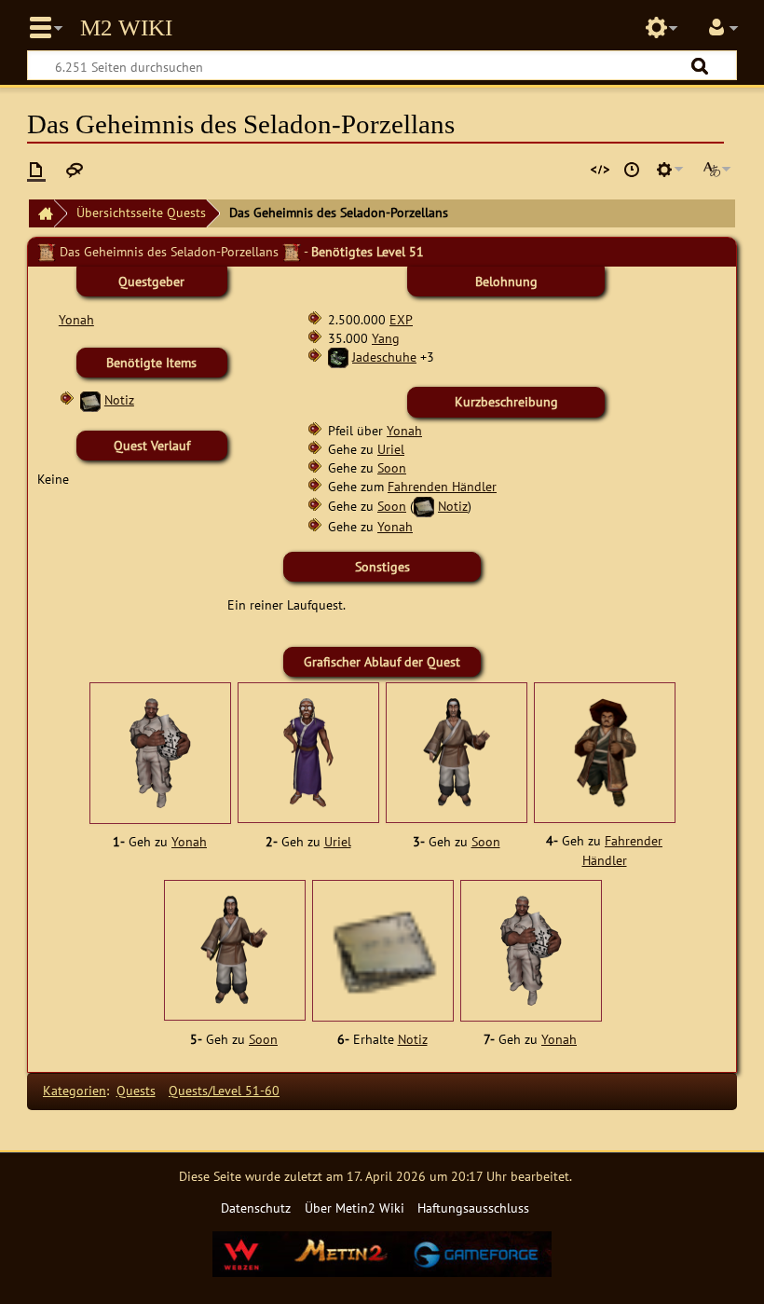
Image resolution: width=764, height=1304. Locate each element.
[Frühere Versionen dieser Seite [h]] (631, 169)
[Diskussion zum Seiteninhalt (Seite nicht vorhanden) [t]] (74, 169)
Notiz (119, 399)
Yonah (76, 319)
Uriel (390, 449)
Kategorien (74, 1090)
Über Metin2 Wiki (354, 1207)
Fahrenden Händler (442, 486)
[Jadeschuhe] (338, 356)
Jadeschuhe (384, 356)
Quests (136, 1090)
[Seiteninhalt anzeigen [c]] (36, 169)
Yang (386, 338)
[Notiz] (90, 399)
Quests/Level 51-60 (224, 1090)
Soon (391, 467)
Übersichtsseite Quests (141, 212)
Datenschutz (256, 1207)
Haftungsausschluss (473, 1207)
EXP (401, 319)
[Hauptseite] (41, 213)
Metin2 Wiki (126, 28)
